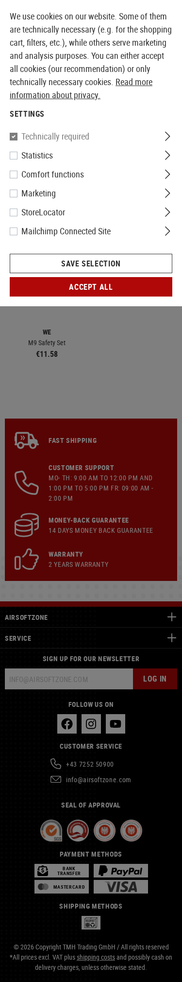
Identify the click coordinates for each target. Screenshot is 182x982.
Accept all (91, 286)
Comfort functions (52, 174)
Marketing (38, 193)
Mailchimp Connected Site (66, 231)
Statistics (37, 155)
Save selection (91, 263)
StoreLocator (43, 212)
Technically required (55, 136)
